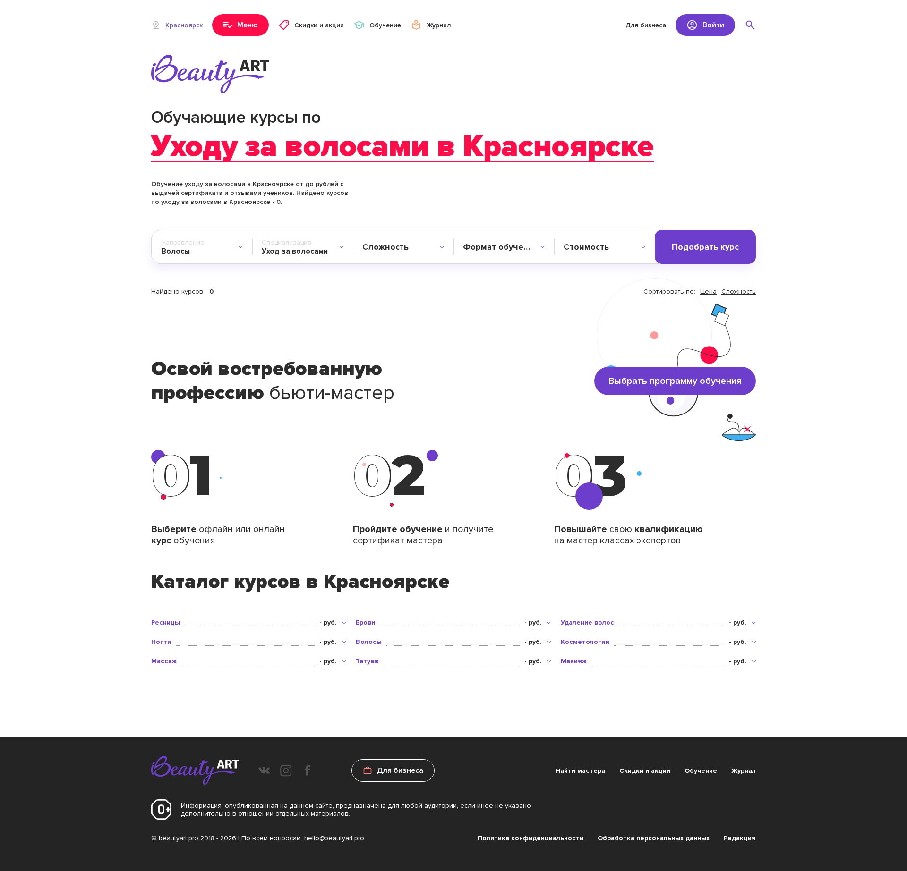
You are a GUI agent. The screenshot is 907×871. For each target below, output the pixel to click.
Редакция (740, 838)
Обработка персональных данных (654, 838)
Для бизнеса (645, 25)
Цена (708, 292)
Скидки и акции (644, 771)
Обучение (701, 771)
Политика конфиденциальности (530, 838)
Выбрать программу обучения (675, 381)
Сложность (738, 292)
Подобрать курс (705, 247)
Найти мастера (580, 771)
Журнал (743, 771)
